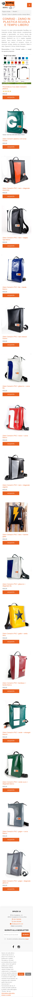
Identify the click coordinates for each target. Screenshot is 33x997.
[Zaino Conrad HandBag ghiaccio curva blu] (16, 369)
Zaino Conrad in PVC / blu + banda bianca (14, 288)
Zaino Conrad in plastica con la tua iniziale (14, 139)
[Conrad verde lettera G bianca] (16, 121)
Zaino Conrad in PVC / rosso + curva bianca (15, 436)
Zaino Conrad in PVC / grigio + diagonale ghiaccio (16, 882)
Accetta (21, 974)
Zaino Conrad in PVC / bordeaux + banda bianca (14, 684)
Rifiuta (28, 974)
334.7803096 (17, 919)
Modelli (15, 11)
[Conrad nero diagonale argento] (16, 467)
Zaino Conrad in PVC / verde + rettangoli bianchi (16, 733)
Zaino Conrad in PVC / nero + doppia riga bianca (15, 238)
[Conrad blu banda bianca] (16, 270)
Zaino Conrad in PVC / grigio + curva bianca (15, 832)
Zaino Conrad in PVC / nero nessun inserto (15, 337)
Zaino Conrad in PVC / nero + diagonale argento (16, 486)
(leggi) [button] (27, 939)
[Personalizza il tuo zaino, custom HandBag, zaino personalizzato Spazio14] (16, 69)
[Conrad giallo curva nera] (16, 616)
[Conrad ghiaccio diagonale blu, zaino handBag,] (16, 566)
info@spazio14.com (17, 924)
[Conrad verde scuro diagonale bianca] (16, 764)
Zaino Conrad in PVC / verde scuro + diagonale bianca (15, 783)
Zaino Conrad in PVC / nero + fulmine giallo (15, 535)
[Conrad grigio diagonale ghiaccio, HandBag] (16, 863)
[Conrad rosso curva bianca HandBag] (16, 418)
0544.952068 (17, 921)
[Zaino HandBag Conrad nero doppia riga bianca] (16, 220)
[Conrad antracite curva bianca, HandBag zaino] (16, 814)
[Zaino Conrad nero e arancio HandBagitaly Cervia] (16, 171)
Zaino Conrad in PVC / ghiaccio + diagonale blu (14, 585)
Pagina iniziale (6, 11)
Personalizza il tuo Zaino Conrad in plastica (14, 88)
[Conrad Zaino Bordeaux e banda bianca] (16, 665)
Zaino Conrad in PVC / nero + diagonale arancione (16, 189)
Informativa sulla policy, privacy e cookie (8, 994)
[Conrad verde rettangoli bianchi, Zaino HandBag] (16, 715)
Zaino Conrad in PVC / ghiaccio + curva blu (16, 387)
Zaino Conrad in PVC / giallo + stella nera (15, 634)
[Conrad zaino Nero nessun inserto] (16, 319)
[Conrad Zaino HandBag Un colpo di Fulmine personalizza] (16, 517)
